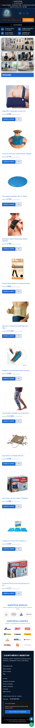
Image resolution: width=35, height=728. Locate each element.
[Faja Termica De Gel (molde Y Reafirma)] (17, 483)
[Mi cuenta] (24, 13)
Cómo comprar (7, 671)
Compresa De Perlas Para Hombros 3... (14, 541)
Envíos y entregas (8, 684)
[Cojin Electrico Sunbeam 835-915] (17, 441)
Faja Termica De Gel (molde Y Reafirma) (15, 498)
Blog (4, 674)
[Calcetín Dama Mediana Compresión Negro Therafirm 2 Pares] (17, 269)
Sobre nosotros (7, 669)
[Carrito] (27, 13)
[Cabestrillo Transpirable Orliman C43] (17, 96)
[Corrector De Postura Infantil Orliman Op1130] (17, 139)
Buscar (29, 20)
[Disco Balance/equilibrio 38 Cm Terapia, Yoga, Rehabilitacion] (17, 181)
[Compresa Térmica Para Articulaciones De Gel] (17, 569)
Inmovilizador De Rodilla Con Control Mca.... (16, 413)
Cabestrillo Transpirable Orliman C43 (14, 111)
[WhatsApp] (20, 13)
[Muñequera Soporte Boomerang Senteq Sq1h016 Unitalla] (17, 224)
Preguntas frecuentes (9, 681)
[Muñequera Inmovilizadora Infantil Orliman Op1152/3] (17, 356)
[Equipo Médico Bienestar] (9, 13)
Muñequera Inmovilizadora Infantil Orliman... (16, 370)
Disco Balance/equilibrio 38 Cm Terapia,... (15, 196)
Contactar (5, 689)
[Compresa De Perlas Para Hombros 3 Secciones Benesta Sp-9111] (17, 526)
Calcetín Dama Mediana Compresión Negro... (16, 283)
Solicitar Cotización (8, 686)
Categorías (18, 25)
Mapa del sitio (6, 691)
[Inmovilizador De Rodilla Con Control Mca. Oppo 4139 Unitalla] (17, 398)
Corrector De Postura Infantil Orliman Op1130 (16, 154)
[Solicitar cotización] (31, 719)
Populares (6, 75)
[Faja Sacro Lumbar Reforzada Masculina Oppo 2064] (17, 311)
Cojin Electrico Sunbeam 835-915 (12, 456)
